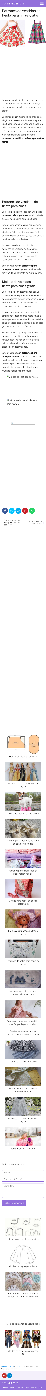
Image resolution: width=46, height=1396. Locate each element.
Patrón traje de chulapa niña (35, 522)
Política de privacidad (34, 1387)
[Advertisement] (23, 72)
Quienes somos (8, 1387)
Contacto (20, 1387)
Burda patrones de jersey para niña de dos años (12, 522)
